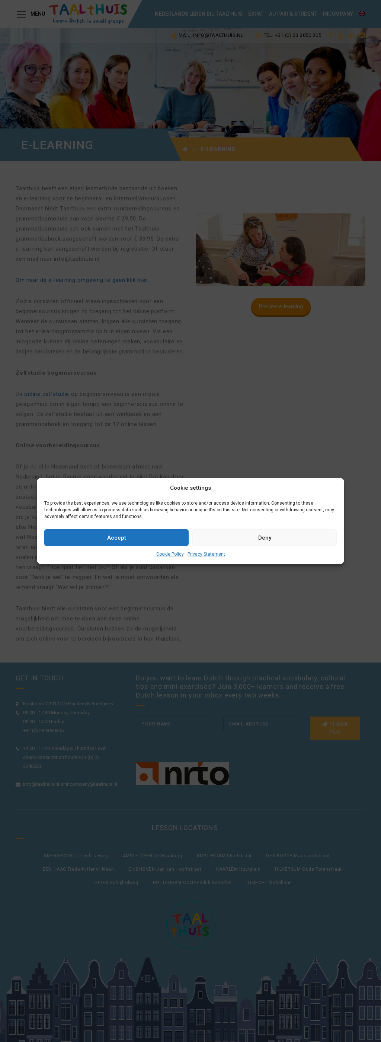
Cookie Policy (170, 554)
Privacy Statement (206, 554)
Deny (264, 537)
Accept (116, 537)
